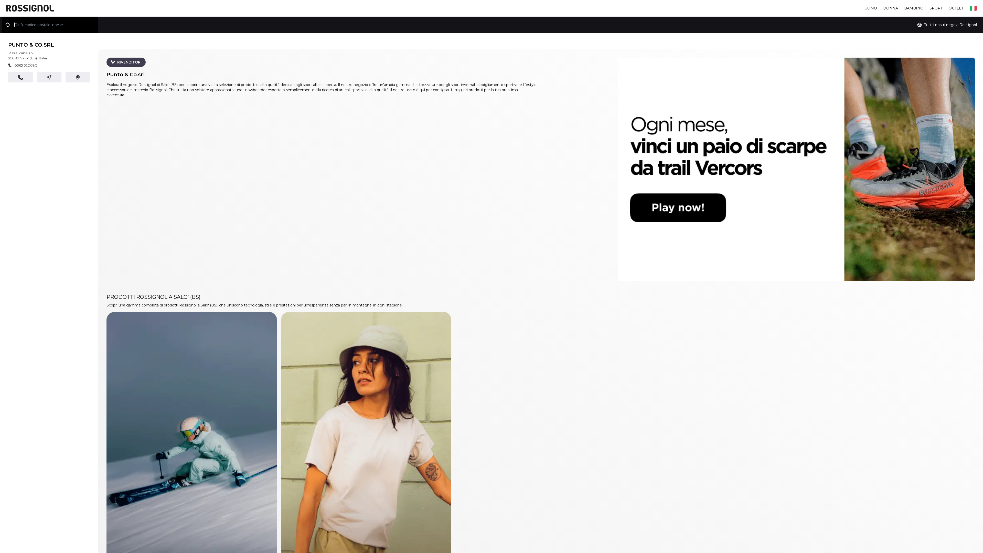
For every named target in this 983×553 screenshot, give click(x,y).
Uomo (870, 8)
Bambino (913, 8)
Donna (890, 8)
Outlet (956, 8)
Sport (936, 8)
